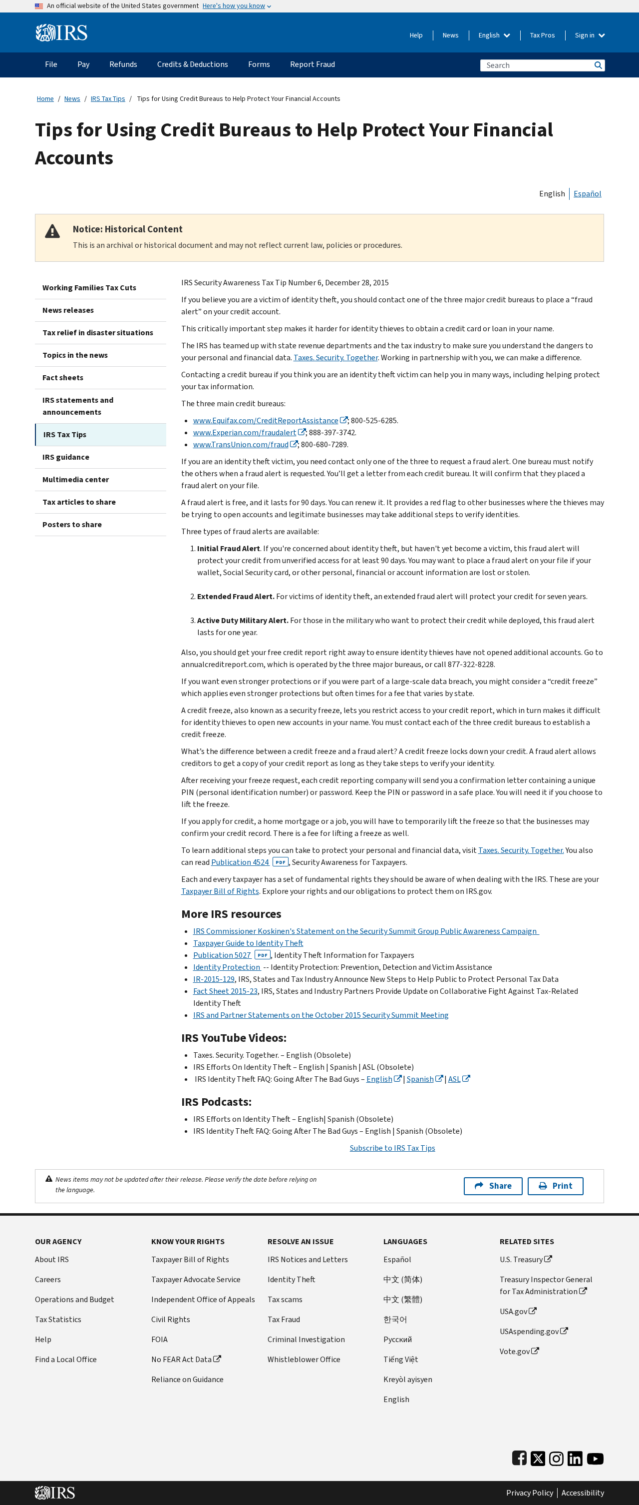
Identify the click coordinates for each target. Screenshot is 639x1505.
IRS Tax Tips (108, 98)
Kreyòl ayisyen (407, 1379)
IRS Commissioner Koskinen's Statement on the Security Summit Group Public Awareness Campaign (366, 931)
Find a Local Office (66, 1359)
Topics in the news (75, 355)
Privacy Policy (529, 1493)
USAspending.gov (529, 1331)
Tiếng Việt (400, 1359)
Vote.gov (515, 1351)
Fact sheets (62, 377)
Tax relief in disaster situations (97, 332)
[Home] (61, 28)
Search (597, 65)
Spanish (420, 1079)
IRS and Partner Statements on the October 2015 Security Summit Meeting (321, 1015)
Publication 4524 (248, 862)
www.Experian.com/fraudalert (245, 432)
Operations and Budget (74, 1299)
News (451, 35)
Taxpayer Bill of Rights (220, 891)
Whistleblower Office (304, 1359)
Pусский (397, 1339)
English (490, 35)
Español (588, 193)
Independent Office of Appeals (203, 1299)
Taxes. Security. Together (336, 357)
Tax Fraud (284, 1319)
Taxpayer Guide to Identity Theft (248, 943)
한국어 (395, 1319)
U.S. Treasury (521, 1259)
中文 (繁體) (402, 1299)
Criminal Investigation (306, 1339)
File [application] (51, 64)
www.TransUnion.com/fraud (241, 444)
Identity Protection (227, 967)
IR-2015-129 (214, 979)
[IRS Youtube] (595, 1456)
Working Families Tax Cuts (89, 287)
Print (563, 1186)
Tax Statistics (58, 1319)
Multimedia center (75, 479)
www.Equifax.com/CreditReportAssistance (265, 420)
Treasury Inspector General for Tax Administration (546, 1285)
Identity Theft (292, 1279)
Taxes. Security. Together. (521, 850)
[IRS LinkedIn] (575, 1456)
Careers (48, 1279)
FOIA (159, 1339)
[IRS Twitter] (538, 1456)
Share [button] (500, 1186)
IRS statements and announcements (77, 406)
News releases (68, 310)
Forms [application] (259, 64)
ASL (454, 1079)
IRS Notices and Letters (308, 1259)
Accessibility (583, 1493)
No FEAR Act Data (181, 1359)
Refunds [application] (123, 64)
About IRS (52, 1259)
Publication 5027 (230, 955)
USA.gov (513, 1311)
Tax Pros (542, 35)
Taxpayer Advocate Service (196, 1279)
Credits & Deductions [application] (192, 64)
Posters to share (72, 524)
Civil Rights (170, 1319)
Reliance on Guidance (187, 1379)
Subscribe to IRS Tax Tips (392, 1148)
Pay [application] (83, 64)
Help (416, 35)
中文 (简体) (402, 1279)
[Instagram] (556, 1456)
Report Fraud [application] (312, 64)
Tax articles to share (79, 502)
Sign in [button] (585, 35)
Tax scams (285, 1299)
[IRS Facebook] (519, 1456)
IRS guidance (65, 457)
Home (45, 98)
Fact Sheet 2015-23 (225, 991)
